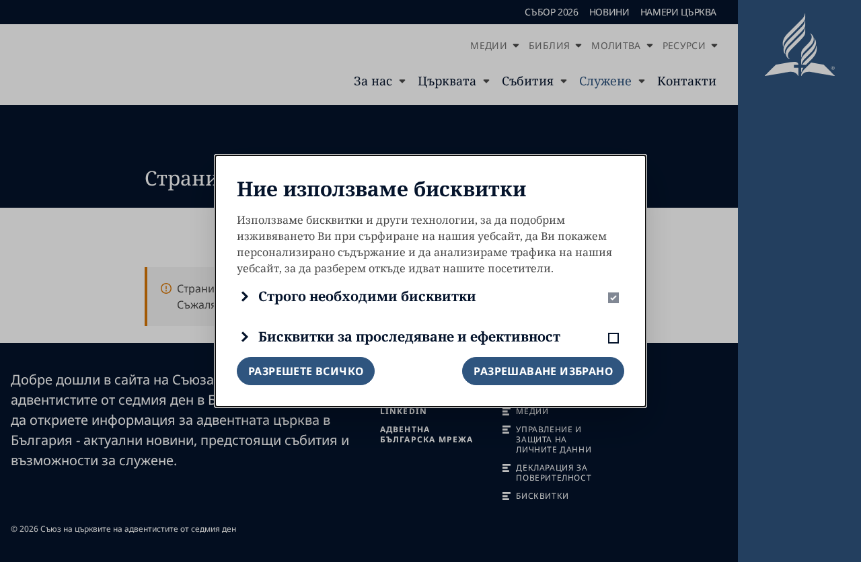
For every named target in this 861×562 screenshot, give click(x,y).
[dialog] (430, 281)
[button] (430, 296)
